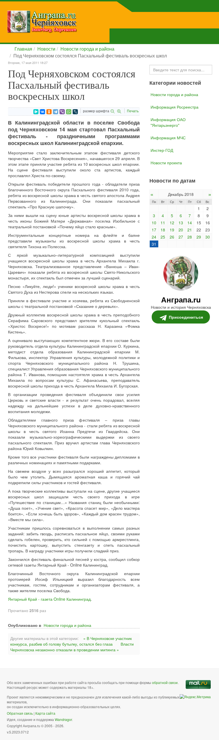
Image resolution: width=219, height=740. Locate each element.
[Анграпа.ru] (71, 21)
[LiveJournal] (75, 111)
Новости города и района (87, 48)
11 (163, 222)
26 (172, 237)
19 (172, 230)
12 (172, 222)
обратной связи (165, 682)
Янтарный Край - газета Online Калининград (49, 599)
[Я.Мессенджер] (35, 111)
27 (181, 237)
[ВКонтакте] (42, 111)
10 (154, 222)
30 (207, 237)
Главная (23, 48)
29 (198, 237)
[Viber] (62, 111)
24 (154, 237)
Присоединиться (186, 317)
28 (189, 237)
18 (163, 230)
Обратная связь (20, 713)
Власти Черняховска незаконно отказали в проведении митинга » (72, 646)
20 (181, 230)
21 (189, 230)
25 (163, 237)
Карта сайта (45, 713)
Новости (46, 48)
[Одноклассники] (49, 111)
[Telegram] (55, 111)
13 (181, 222)
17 (154, 230)
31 (154, 244)
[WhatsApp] (68, 111)
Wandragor (63, 719)
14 (189, 222)
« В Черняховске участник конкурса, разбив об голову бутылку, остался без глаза (71, 641)
